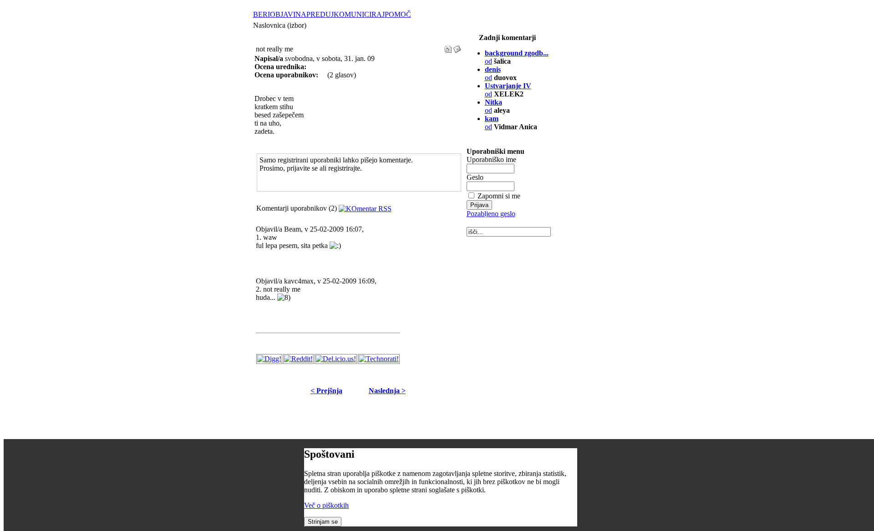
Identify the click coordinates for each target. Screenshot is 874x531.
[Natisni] (448, 47)
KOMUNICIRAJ (359, 14)
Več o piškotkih (326, 505)
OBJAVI (282, 14)
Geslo (475, 177)
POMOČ (398, 14)
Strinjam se (323, 521)
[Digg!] (269, 359)
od (491, 123)
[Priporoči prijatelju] (457, 47)
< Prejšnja (326, 390)
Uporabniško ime (491, 159)
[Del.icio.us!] (335, 359)
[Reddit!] (298, 359)
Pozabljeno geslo (491, 213)
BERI (261, 14)
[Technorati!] (378, 359)
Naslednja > (387, 390)
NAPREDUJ (314, 14)
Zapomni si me (499, 196)
